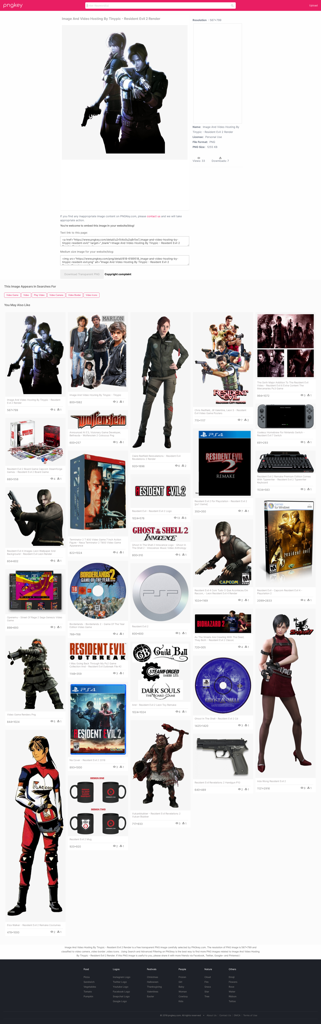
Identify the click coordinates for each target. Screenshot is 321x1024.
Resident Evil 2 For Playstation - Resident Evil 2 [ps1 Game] (221, 503)
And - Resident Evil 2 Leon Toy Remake (154, 704)
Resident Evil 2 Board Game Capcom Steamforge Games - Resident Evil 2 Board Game (34, 470)
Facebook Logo (121, 991)
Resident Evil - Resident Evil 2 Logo (152, 511)
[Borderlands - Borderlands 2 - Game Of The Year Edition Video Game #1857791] (98, 591)
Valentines (152, 991)
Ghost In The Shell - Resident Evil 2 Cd (216, 718)
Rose (231, 986)
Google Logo (120, 1001)
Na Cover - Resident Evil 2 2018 (87, 760)
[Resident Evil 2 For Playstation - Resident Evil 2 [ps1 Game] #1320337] (223, 463)
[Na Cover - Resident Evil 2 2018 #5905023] (98, 719)
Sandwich (89, 981)
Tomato (88, 991)
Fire (206, 981)
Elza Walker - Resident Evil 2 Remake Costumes (34, 925)
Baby (181, 986)
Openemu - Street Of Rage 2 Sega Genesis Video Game (34, 619)
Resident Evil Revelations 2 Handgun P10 (217, 782)
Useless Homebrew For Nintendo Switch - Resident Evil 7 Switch (281, 434)
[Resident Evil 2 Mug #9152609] (98, 805)
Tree (206, 996)
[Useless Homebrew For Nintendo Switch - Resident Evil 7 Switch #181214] (285, 416)
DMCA (237, 1015)
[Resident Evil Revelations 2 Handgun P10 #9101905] (223, 756)
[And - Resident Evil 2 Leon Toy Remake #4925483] (160, 672)
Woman (183, 991)
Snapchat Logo (121, 996)
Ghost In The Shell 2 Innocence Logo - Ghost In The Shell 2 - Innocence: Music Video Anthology (159, 546)
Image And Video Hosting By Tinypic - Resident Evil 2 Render (33, 401)
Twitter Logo (120, 981)
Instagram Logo (121, 977)
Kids (181, 1001)
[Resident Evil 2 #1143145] (160, 593)
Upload (313, 5)
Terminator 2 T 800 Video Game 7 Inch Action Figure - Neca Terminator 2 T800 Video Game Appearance (95, 542)
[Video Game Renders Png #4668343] (35, 673)
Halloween (152, 981)
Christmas (152, 977)
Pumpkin (88, 996)
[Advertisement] (125, 184)
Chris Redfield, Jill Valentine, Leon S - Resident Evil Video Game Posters (220, 412)
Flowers (233, 981)
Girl (180, 981)
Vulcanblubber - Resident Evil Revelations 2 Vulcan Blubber (156, 815)
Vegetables (90, 986)
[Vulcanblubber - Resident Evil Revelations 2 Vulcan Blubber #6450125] (160, 765)
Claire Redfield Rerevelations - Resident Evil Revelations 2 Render (156, 457)
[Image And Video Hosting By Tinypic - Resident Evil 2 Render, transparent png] (125, 92)
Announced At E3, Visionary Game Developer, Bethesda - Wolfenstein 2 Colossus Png (95, 434)
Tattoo (232, 1001)
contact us (153, 216)
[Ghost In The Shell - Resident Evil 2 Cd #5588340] (223, 685)
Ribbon (232, 996)
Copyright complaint (118, 274)
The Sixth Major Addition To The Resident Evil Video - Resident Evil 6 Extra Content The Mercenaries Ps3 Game (282, 385)
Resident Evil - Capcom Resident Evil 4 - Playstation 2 (279, 592)
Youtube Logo (120, 986)
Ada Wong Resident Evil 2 (271, 781)
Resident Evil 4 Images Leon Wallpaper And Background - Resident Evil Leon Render (31, 552)
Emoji (231, 977)
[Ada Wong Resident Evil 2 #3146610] (285, 693)
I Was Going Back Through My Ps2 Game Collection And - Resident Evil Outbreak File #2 (96, 665)
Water (232, 991)
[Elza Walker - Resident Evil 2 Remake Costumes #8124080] (35, 826)
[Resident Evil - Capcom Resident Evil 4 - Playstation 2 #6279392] (285, 542)
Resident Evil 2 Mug (81, 839)
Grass (207, 986)
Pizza (87, 977)
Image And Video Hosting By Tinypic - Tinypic (95, 395)
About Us (212, 1015)
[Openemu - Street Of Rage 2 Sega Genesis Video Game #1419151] (35, 591)
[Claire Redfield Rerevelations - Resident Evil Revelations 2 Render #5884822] (160, 382)
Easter (150, 996)
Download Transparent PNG (82, 274)
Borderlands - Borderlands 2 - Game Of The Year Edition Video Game (97, 625)
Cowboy (183, 996)
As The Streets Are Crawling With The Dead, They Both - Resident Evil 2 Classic (219, 638)
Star (206, 991)
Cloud (207, 977)
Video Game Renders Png (21, 714)
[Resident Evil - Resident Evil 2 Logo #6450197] (160, 491)
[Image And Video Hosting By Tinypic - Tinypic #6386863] (98, 352)
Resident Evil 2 (140, 626)
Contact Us (225, 1015)
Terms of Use (250, 1015)
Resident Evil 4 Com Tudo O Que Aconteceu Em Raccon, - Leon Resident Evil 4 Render (221, 592)
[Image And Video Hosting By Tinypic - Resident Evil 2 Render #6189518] (35, 354)
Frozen (182, 977)
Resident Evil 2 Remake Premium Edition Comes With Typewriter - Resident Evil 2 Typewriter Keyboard (284, 479)
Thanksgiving (154, 986)
